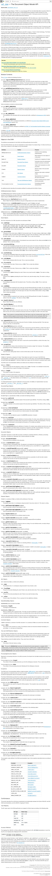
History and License (38, 868)
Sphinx (46, 874)
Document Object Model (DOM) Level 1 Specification (14, 66)
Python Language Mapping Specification (11, 69)
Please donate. (47, 871)
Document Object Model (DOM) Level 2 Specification (14, 62)
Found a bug (47, 873)
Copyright (32, 865)
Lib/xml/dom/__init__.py (12, 7)
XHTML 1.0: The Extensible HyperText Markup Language (37, 126)
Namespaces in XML (41, 115)
